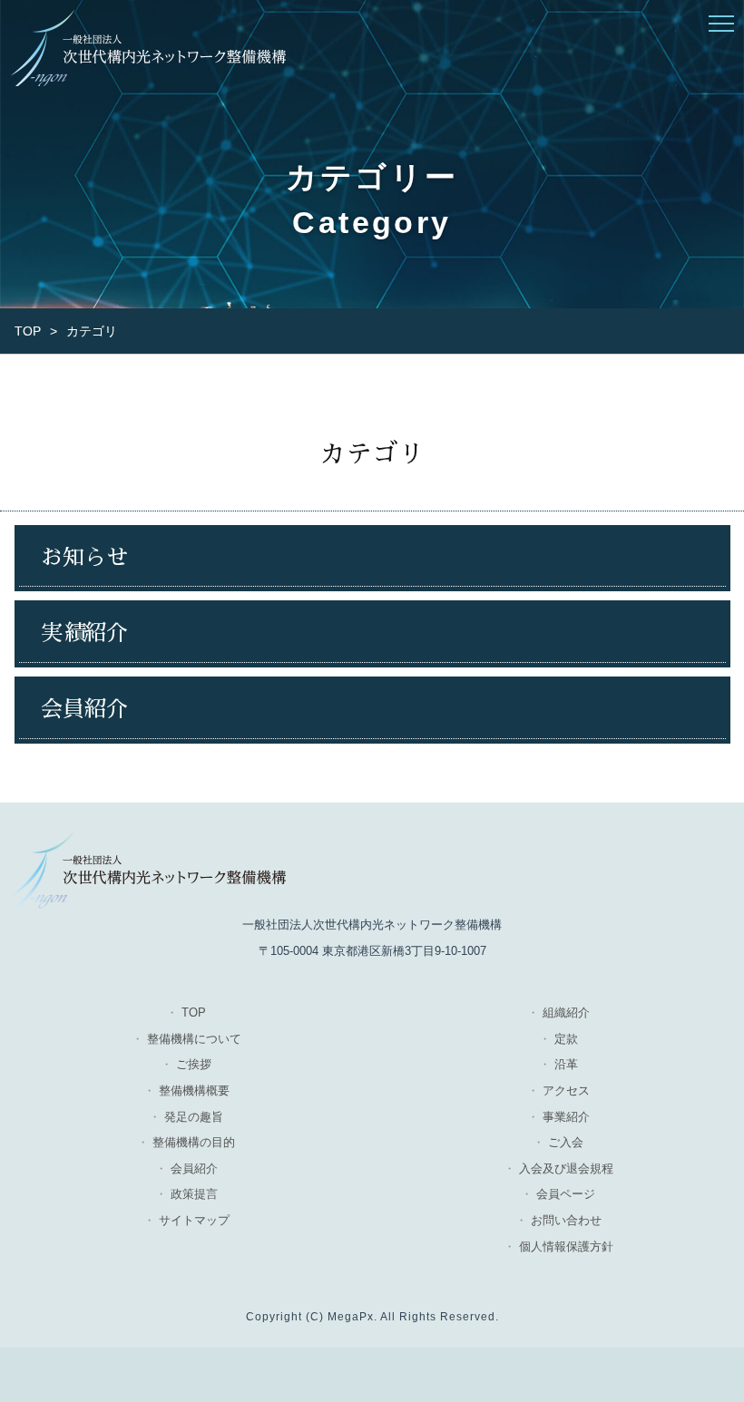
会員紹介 (84, 709)
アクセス (566, 1090)
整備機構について (194, 1039)
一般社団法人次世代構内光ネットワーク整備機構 (147, 47)
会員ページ (565, 1194)
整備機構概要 (194, 1090)
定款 (566, 1039)
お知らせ (84, 558)
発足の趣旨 (193, 1117)
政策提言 (194, 1194)
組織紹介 (566, 1012)
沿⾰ (566, 1064)
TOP (28, 331)
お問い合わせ (566, 1220)
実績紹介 (84, 633)
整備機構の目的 (193, 1142)
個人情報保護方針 (566, 1246)
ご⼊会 (565, 1142)
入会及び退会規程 (566, 1168)
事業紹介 (566, 1117)
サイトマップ (194, 1220)
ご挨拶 (193, 1064)
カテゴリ (91, 331)
